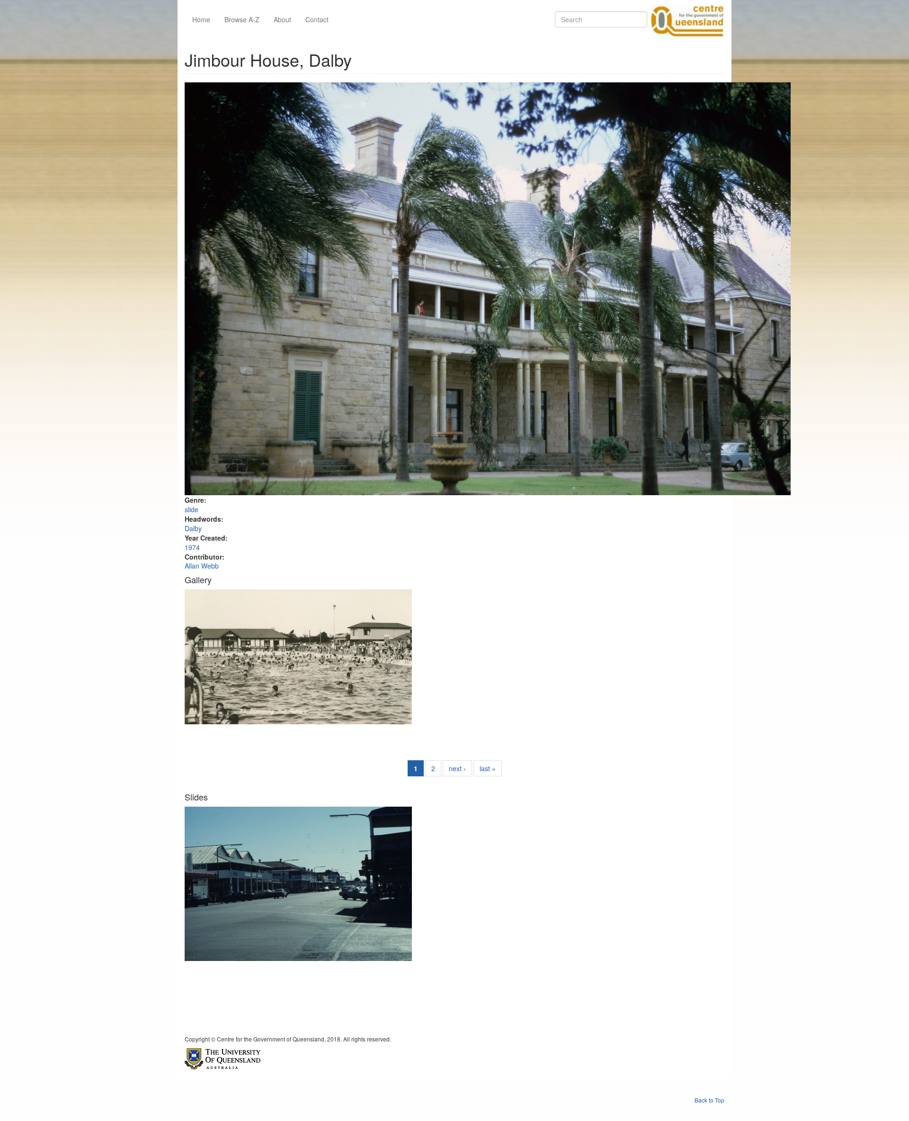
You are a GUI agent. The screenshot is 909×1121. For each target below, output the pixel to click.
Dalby (193, 528)
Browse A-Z (241, 19)
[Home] (685, 19)
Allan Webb (202, 565)
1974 (192, 547)
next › (457, 768)
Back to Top (709, 1100)
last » (488, 768)
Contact (317, 19)
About (282, 19)
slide (191, 509)
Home (201, 19)
